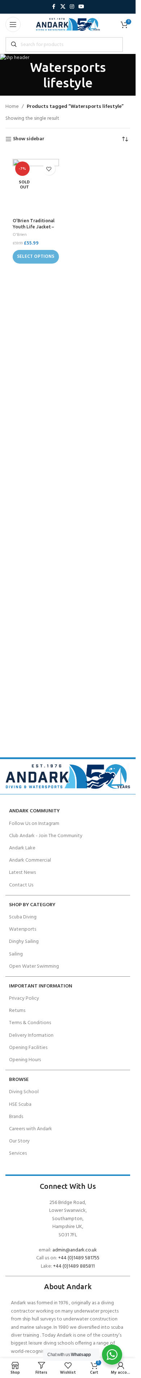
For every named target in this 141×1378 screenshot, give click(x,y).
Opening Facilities (28, 1048)
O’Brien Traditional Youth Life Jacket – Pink (34, 227)
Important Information (40, 986)
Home (12, 107)
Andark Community (34, 811)
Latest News (22, 872)
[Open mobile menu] (13, 24)
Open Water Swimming (34, 966)
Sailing (16, 954)
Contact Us (21, 885)
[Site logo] (68, 24)
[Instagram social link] (72, 7)
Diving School (24, 1092)
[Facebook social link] (54, 7)
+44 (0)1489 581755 (78, 1258)
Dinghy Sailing (24, 941)
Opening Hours (25, 1060)
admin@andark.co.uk (74, 1250)
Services (18, 1153)
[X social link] (63, 7)
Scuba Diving (23, 917)
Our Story (19, 1141)
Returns (17, 1011)
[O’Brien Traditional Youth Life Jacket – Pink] (36, 187)
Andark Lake (22, 848)
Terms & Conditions (30, 1023)
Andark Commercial (30, 860)
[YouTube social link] (81, 7)
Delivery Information (31, 1035)
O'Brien (20, 234)
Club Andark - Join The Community (45, 836)
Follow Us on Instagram (34, 824)
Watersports (22, 929)
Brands (16, 1117)
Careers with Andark (30, 1129)
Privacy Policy (24, 998)
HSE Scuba (20, 1104)
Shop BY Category (32, 905)
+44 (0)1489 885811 (74, 1266)
